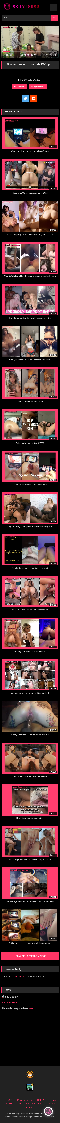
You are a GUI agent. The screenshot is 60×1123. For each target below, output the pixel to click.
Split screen (39, 86)
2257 (9, 1100)
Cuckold (20, 86)
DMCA (40, 1100)
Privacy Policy (24, 1100)
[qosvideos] (24, 6)
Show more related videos (30, 955)
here (31, 1008)
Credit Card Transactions (30, 1103)
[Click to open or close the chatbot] (48, 1111)
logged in (19, 976)
